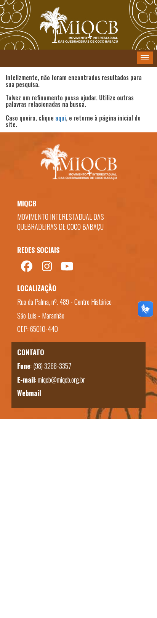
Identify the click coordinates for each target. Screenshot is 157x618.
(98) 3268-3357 (52, 366)
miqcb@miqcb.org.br (61, 380)
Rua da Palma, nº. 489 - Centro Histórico (64, 302)
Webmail (29, 393)
